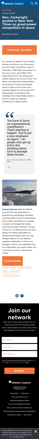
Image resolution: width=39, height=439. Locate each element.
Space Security (15, 271)
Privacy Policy (14, 393)
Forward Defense (9, 209)
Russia (13, 267)
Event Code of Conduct (14, 415)
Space (5, 271)
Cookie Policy (25, 393)
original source (19, 50)
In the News (6, 10)
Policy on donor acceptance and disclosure (19, 408)
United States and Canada (11, 275)
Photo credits (28, 415)
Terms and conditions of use (19, 397)
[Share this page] (22, 295)
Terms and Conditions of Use (16, 362)
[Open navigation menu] (36, 3)
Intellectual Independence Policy (19, 400)
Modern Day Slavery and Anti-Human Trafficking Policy (19, 411)
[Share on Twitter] (9, 168)
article (19, 73)
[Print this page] (17, 295)
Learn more (12, 261)
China (5, 267)
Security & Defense (25, 267)
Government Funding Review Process (19, 404)
